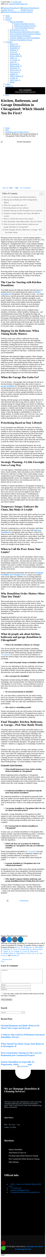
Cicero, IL (16, 949)
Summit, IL (15, 955)
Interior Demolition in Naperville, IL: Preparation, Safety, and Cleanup (18, 1063)
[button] (1, 897)
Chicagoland (5, 655)
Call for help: (5, 2)
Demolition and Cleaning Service (17, 132)
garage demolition (7, 386)
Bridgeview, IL (29, 947)
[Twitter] (9, 939)
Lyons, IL (26, 951)
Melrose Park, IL (9, 953)
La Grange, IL (17, 951)
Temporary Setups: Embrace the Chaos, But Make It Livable (22, 214)
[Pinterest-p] (15, 939)
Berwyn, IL (19, 947)
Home (7, 128)
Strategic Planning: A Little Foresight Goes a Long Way (23, 210)
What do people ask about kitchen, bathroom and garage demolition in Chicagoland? (21, 225)
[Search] (23, 1012)
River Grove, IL (33, 953)
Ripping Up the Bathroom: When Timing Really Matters (20, 201)
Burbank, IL (7, 949)
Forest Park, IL (26, 949)
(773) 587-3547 (16, 2)
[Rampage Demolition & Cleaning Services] (10, 10)
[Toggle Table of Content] (40, 194)
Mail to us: (4, 4)
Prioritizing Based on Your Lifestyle (16, 208)
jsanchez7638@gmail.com (18, 4)
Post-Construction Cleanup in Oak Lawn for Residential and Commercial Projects (21, 1054)
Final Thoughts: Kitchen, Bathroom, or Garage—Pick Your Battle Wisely (23, 231)
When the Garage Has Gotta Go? (15, 205)
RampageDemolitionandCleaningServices (25, 1192)
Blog (7, 130)
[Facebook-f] (3, 939)
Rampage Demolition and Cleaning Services (22, 574)
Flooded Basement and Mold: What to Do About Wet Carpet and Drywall (20, 1026)
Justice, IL (7, 951)
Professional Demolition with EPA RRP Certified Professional (23, 121)
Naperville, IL (21, 953)
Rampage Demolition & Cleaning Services (14, 936)
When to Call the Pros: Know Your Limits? (18, 219)
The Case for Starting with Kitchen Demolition (20, 197)
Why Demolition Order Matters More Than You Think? (23, 221)
